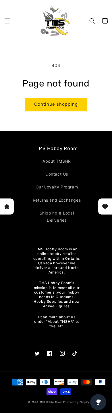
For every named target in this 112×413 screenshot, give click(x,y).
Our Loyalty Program (57, 186)
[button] (7, 21)
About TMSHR (57, 161)
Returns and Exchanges (57, 200)
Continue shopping (56, 104)
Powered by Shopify (76, 402)
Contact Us (56, 174)
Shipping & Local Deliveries (57, 217)
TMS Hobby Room (51, 402)
